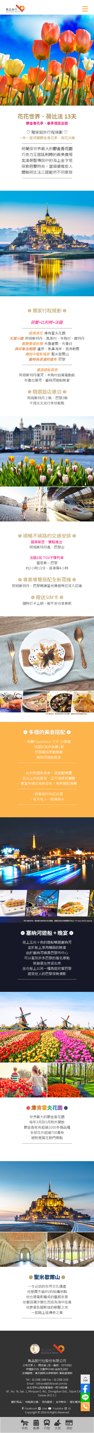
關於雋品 (16, 1402)
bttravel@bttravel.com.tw (51, 1383)
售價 (36, 1428)
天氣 (58, 1428)
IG (69, 1408)
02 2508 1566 (39, 1379)
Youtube (57, 1408)
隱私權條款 (76, 1402)
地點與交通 (31, 1402)
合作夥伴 (61, 1402)
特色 (25, 1428)
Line (44, 1408)
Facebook (30, 1408)
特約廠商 (47, 1402)
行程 (47, 1428)
